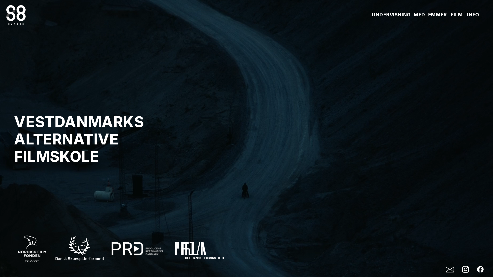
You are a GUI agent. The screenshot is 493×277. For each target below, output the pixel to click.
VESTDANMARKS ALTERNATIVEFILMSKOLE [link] (80, 139)
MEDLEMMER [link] (430, 14)
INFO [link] (473, 14)
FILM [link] (457, 14)
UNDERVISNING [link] (391, 14)
